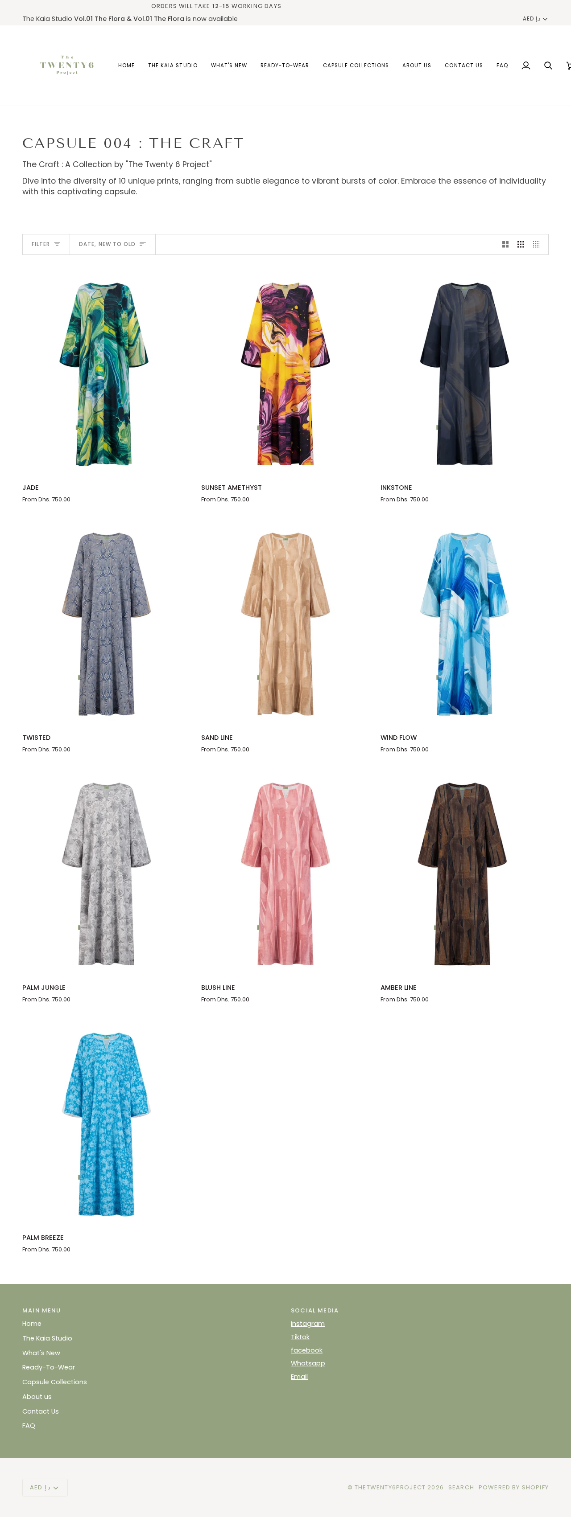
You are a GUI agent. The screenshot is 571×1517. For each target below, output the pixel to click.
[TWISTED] (106, 621)
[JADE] (106, 371)
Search (461, 1487)
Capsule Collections (54, 1382)
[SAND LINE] (285, 621)
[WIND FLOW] (465, 621)
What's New (41, 1353)
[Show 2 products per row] (505, 244)
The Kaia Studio (47, 1338)
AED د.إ (531, 18)
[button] (356, 65)
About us (37, 1396)
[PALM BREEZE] (106, 1121)
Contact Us (40, 1411)
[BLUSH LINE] (285, 871)
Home (31, 1323)
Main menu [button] (41, 1310)
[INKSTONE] (465, 371)
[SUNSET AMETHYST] (285, 371)
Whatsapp (308, 1363)
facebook (307, 1350)
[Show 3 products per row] (521, 244)
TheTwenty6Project (390, 1487)
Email (299, 1376)
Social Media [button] (315, 1310)
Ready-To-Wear (48, 1367)
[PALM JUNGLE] (106, 871)
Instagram (308, 1323)
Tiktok (300, 1336)
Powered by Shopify (514, 1487)
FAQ (28, 1425)
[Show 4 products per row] (539, 244)
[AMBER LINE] (465, 871)
